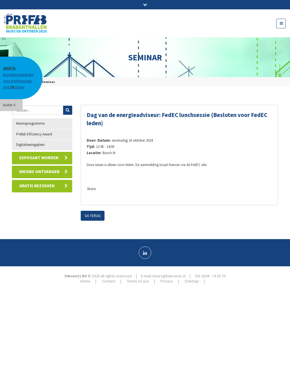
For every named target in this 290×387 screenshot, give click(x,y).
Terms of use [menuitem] (138, 281)
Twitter (114, 189)
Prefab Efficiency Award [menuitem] (34, 134)
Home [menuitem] (85, 281)
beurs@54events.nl (169, 275)
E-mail (137, 189)
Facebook (103, 189)
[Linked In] (145, 252)
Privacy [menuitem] (167, 281)
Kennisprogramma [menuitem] (30, 123)
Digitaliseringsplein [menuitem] (30, 144)
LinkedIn (125, 189)
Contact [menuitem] (108, 281)
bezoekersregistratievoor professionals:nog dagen (18, 78)
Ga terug (93, 215)
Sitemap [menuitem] (192, 281)
